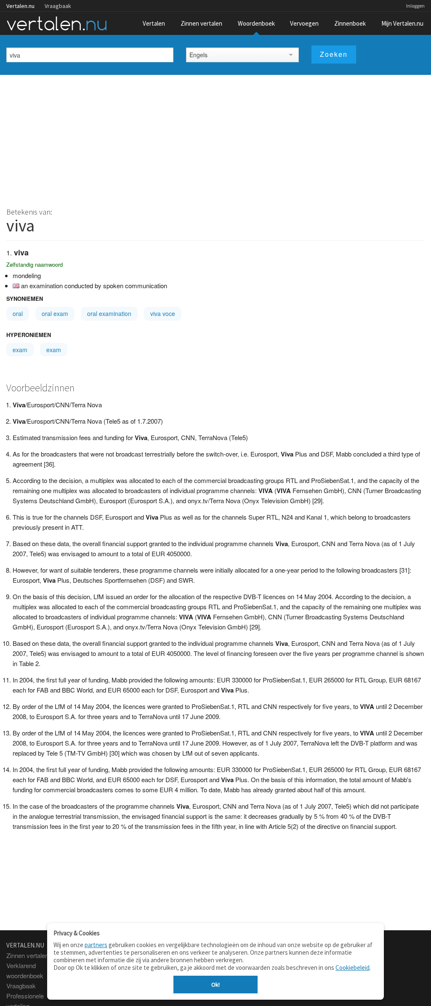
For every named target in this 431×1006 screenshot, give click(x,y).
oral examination (109, 313)
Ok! (215, 984)
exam (20, 349)
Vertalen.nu (20, 6)
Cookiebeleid (352, 967)
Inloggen (415, 6)
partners (96, 945)
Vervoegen (304, 23)
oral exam (55, 313)
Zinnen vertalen (201, 23)
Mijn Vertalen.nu (402, 23)
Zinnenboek (350, 23)
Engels (198, 54)
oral (18, 313)
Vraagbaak (58, 6)
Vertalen (154, 23)
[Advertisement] (215, 138)
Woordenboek (256, 23)
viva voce (162, 313)
